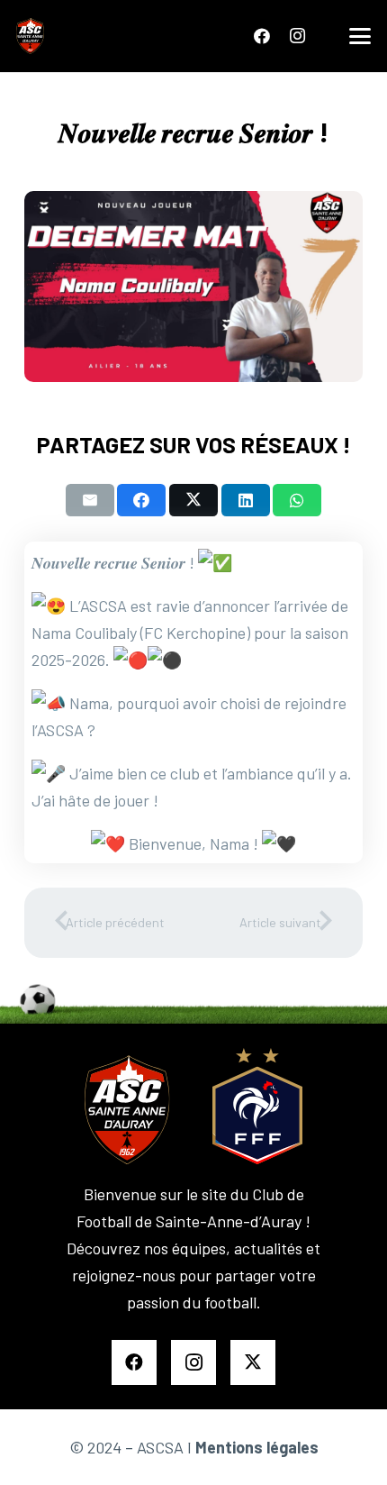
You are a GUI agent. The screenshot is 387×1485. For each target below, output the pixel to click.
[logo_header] (30, 36)
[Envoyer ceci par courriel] (90, 500)
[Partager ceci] (141, 500)
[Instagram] (297, 36)
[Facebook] (262, 36)
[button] (360, 36)
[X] (252, 1362)
